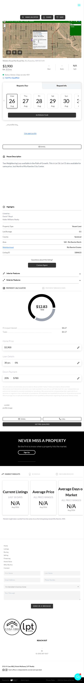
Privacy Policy (50, 680)
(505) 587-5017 (43, 653)
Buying (6, 552)
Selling (6, 555)
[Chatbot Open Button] (77, 676)
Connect (7, 568)
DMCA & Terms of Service (66, 680)
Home (6, 546)
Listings (6, 549)
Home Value (8, 561)
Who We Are (8, 565)
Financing (7, 558)
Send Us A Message (42, 606)
